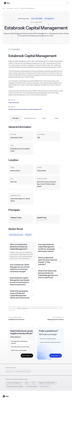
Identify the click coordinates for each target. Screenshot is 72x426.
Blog (44, 398)
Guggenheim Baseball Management (47, 382)
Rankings (55, 398)
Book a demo (26, 355)
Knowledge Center (45, 409)
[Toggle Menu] (67, 3)
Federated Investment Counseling (15, 386)
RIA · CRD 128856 (36, 18)
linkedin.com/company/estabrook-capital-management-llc (25, 109)
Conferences (46, 403)
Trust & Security (39, 422)
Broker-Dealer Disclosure (64, 422)
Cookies (55, 422)
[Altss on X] (4, 407)
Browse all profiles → (45, 386)
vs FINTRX (36, 407)
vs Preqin (36, 402)
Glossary (54, 410)
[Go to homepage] (7, 3)
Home (3, 8)
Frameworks (55, 415)
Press (63, 405)
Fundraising (26, 405)
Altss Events (46, 405)
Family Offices (10, 8)
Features (26, 400)
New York (16, 8)
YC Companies (56, 407)
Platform (26, 398)
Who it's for (26, 403)
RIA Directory (56, 405)
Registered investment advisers (23, 371)
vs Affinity (36, 412)
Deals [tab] (56, 118)
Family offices (10, 371)
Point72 (33, 382)
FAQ (44, 412)
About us (64, 398)
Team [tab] (44, 118)
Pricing (25, 408)
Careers (64, 408)
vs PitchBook (36, 405)
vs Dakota (36, 410)
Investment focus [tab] (29, 118)
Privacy (46, 422)
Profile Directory (55, 401)
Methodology (65, 403)
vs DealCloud (37, 415)
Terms (51, 422)
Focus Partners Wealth (31, 386)
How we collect (65, 400)
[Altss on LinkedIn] (8, 407)
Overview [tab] (15, 118)
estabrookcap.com (13, 102)
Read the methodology (22, 308)
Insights (44, 400)
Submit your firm (65, 411)
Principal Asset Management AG (14, 382)
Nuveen (27, 382)
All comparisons (37, 399)
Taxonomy (55, 412)
